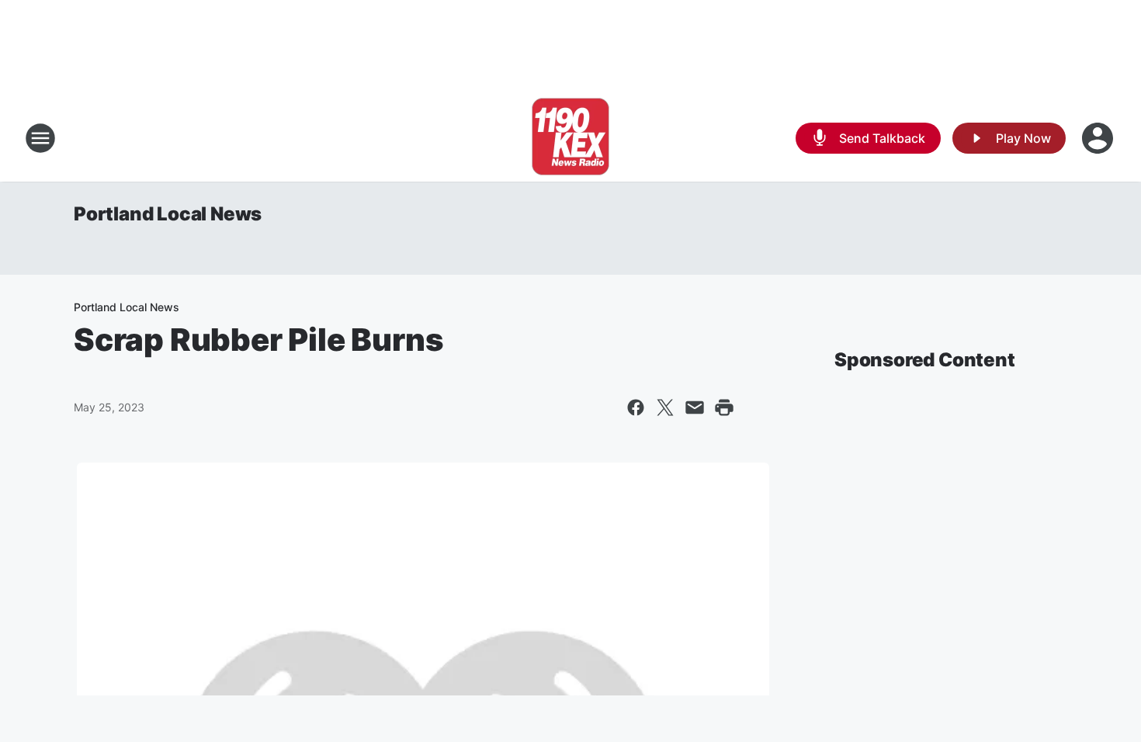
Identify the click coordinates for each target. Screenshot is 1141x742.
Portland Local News (168, 214)
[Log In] (1099, 138)
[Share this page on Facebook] (636, 407)
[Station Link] (570, 138)
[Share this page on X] (665, 407)
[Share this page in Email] (695, 407)
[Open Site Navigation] (40, 138)
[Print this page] (724, 407)
